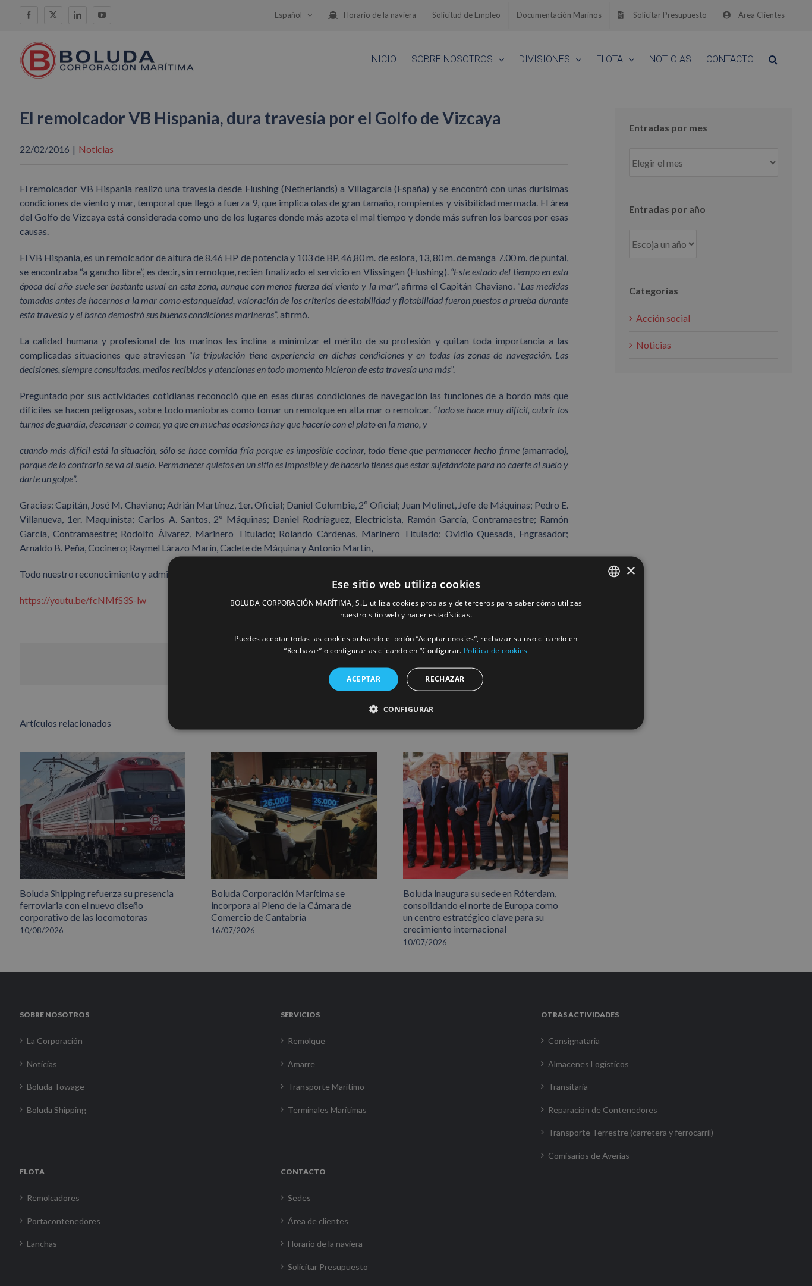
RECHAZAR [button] (444, 679)
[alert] (406, 643)
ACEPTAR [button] (363, 679)
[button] (405, 708)
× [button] (630, 570)
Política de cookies (496, 650)
